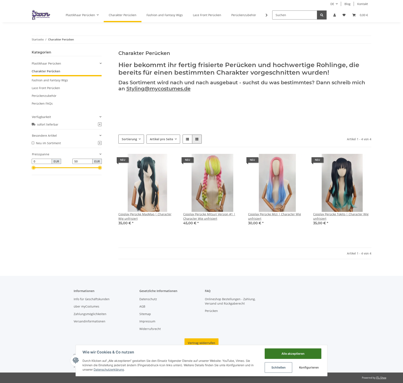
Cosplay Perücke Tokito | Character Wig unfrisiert (341, 216)
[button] (334, 15)
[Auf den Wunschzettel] (169, 161)
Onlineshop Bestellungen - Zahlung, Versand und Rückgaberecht (230, 301)
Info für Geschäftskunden (92, 299)
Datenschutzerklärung (109, 369)
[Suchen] (322, 14)
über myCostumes (86, 306)
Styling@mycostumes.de (158, 89)
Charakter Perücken (46, 71)
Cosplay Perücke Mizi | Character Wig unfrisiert (274, 216)
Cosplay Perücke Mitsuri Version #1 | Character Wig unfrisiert (209, 216)
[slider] (33, 168)
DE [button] (332, 4)
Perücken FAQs (42, 103)
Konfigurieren (309, 367)
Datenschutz (148, 299)
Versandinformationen (89, 321)
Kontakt (362, 4)
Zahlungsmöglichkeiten (90, 314)
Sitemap (145, 314)
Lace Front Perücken (46, 88)
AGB (142, 306)
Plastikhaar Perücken (46, 63)
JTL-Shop (381, 377)
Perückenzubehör (44, 96)
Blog (347, 4)
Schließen (278, 367)
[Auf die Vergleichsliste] (158, 161)
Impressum (147, 321)
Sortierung (129, 139)
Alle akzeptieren (293, 353)
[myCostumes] (41, 15)
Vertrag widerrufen (201, 343)
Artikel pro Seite (161, 139)
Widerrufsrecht (150, 329)
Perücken (211, 311)
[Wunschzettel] (344, 15)
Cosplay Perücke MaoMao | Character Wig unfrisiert (144, 216)
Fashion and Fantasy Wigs (50, 80)
